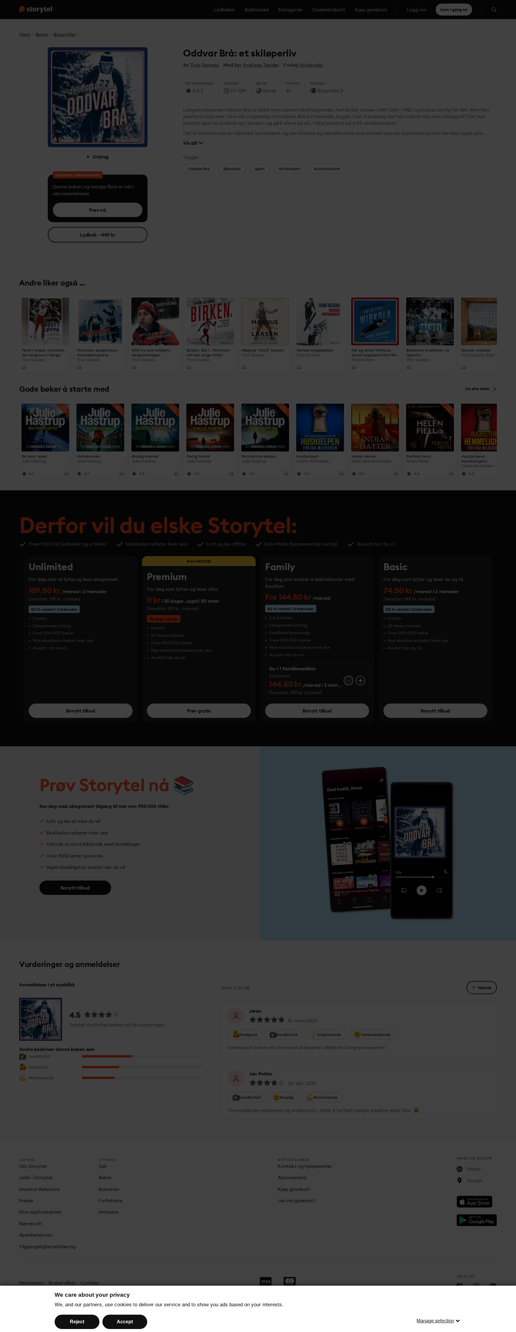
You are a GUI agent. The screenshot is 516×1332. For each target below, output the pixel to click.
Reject (77, 1321)
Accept (125, 1321)
